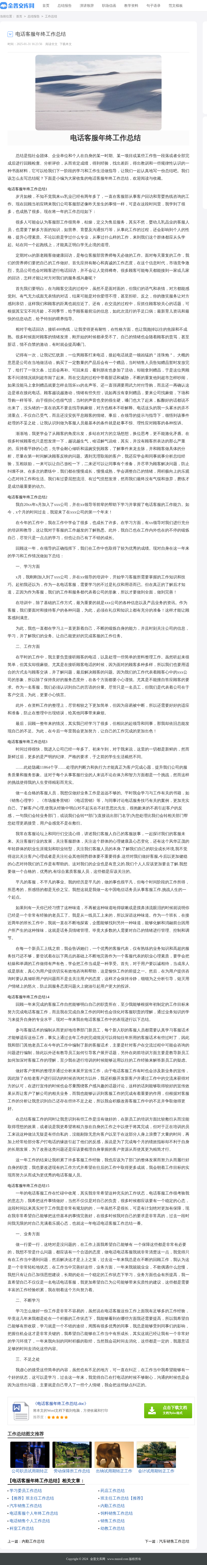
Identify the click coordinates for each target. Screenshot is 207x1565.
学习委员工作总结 (26, 1490)
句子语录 (153, 6)
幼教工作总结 (112, 1528)
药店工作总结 (112, 1490)
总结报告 (65, 6)
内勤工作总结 (112, 1506)
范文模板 (176, 6)
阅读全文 (51, 44)
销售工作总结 (112, 1521)
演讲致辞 (87, 6)
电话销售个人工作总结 (30, 1521)
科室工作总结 (22, 1528)
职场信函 (109, 6)
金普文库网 (97, 1559)
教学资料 (131, 6)
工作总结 (51, 16)
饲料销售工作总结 (116, 1513)
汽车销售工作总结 (26, 1506)
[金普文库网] (17, 6)
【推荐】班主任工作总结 (32, 1498)
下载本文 (66, 44)
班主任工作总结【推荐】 (122, 1498)
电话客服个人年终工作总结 (34, 1513)
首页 (45, 6)
